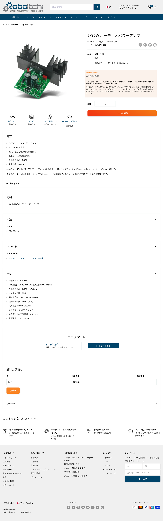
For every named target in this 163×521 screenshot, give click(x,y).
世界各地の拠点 (8, 503)
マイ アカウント (9, 457)
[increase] (113, 104)
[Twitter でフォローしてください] (73, 507)
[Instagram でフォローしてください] (78, 507)
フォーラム (107, 457)
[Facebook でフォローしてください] (68, 507)
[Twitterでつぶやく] (150, 45)
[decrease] (97, 104)
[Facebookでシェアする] (140, 45)
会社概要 (34, 457)
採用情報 (34, 461)
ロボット (106, 465)
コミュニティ (97, 17)
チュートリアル (109, 469)
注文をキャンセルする (12, 473)
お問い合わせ (8, 485)
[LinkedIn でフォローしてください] (97, 507)
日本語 (29, 503)
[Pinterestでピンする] (145, 45)
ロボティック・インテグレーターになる (78, 458)
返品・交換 (7, 469)
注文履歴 (6, 461)
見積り (13, 390)
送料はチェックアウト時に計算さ (108, 63)
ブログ (105, 461)
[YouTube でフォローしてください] (88, 507)
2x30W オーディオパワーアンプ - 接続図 (26, 258)
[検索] (97, 7)
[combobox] (72, 7)
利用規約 (34, 465)
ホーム (5, 25)
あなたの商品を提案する (74, 468)
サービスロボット (35, 17)
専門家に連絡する (50, 124)
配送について (8, 465)
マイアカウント (126, 8)
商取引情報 (35, 473)
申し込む (143, 479)
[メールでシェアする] (155, 45)
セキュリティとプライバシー (43, 469)
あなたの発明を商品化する (75, 476)
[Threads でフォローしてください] (102, 507)
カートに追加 (122, 113)
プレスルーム (36, 477)
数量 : (89, 104)
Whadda (91, 42)
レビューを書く (103, 346)
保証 (4, 477)
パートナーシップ (78, 17)
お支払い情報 (8, 481)
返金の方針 (10, 404)
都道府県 (75, 376)
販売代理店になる (72, 464)
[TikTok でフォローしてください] (92, 507)
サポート (112, 17)
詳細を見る (12, 124)
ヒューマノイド (57, 17)
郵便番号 (140, 376)
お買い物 (15, 17)
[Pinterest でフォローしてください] (83, 507)
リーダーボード (109, 473)
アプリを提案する (72, 472)
